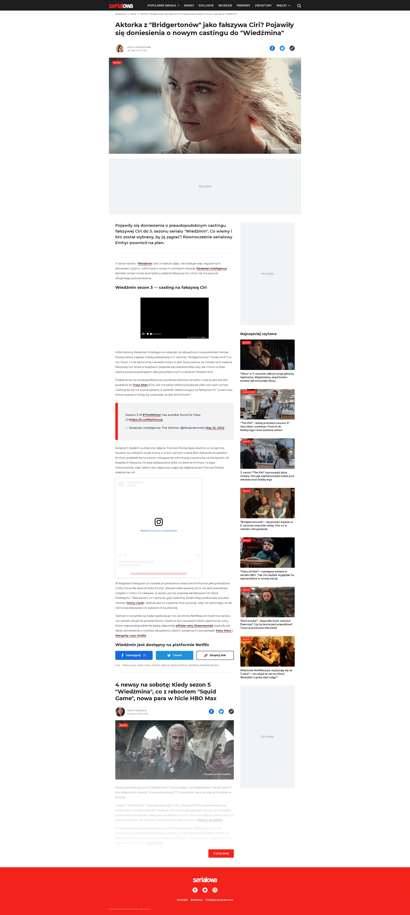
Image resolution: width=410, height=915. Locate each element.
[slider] (155, 335)
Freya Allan (129, 665)
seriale (165, 665)
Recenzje (225, 5)
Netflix (156, 665)
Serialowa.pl (121, 14)
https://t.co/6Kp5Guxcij (146, 419)
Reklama (196, 899)
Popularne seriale (162, 5)
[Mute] (147, 334)
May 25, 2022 (215, 427)
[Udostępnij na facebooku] (272, 48)
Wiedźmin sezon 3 (209, 665)
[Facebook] (195, 890)
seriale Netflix (179, 665)
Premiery (243, 5)
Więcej (281, 5)
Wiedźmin (145, 263)
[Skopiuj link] (292, 48)
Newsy (189, 5)
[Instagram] (215, 890)
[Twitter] (205, 890)
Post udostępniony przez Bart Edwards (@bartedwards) (159, 572)
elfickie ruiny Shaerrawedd (194, 625)
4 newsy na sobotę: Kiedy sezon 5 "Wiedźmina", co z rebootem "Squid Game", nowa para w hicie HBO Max (166, 691)
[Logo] (121, 5)
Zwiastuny (263, 5)
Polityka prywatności (219, 899)
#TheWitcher (152, 414)
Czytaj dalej (221, 853)
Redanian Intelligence (211, 268)
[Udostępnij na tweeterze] (282, 48)
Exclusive (206, 5)
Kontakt (182, 899)
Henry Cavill (135, 602)
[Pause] (143, 334)
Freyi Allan (140, 384)
